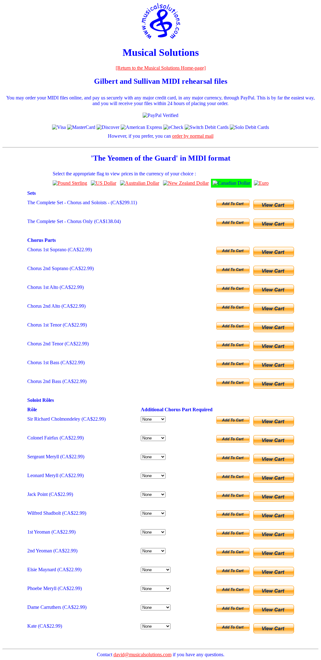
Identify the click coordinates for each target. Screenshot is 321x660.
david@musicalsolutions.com (142, 654)
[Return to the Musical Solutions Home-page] (161, 68)
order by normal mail (192, 136)
